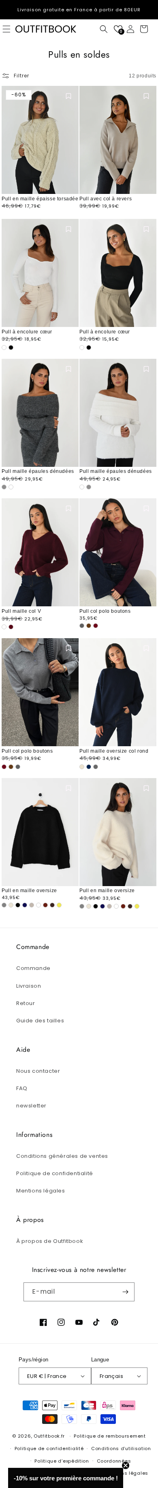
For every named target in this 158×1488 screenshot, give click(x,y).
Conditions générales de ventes (62, 1156)
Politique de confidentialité (54, 1173)
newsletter (31, 1105)
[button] (104, 29)
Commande (33, 968)
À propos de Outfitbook (49, 1241)
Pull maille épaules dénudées (38, 471)
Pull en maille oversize (29, 890)
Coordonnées (114, 1461)
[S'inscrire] (125, 1291)
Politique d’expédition (61, 1461)
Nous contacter (38, 1071)
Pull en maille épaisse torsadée (40, 199)
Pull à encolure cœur (27, 332)
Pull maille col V (21, 611)
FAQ (22, 1088)
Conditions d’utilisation (121, 1448)
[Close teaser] (126, 1465)
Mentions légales (40, 1191)
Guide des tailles (40, 1020)
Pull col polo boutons (105, 611)
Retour (25, 1003)
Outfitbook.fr (49, 1436)
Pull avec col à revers (105, 199)
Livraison (28, 986)
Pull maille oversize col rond (113, 751)
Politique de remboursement (109, 1436)
